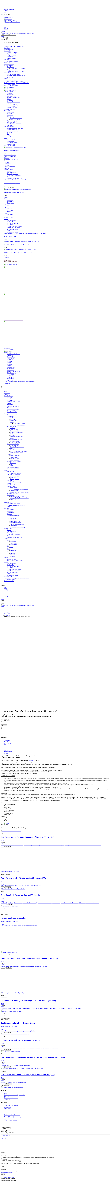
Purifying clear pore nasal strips (15, 128)
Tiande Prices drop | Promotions (12, 1115)
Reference (3, 719)
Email (2, 1166)
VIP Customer (7, 1108)
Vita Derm (10, 380)
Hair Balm (6, 162)
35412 (2, 1004)
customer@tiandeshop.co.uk (8, 1138)
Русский (12, 20)
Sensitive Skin (10, 94)
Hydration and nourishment (11, 131)
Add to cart (4, 725)
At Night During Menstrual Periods (16, 75)
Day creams (10, 115)
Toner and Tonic (11, 122)
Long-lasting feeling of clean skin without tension (13, 1082)
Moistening (10, 100)
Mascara (9, 211)
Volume (9, 171)
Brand (2, 823)
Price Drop (7, 741)
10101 (2, 840)
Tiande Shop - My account (11, 1105)
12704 (2, 1043)
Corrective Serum (11, 358)
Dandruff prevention (12, 174)
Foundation (10, 200)
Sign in (2, 599)
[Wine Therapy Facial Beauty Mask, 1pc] (15, 147)
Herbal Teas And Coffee (13, 227)
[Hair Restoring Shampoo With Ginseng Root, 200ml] (17, 189)
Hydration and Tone (9, 64)
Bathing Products (11, 58)
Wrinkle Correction (12, 107)
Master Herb (10, 368)
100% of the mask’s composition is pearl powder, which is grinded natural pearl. (21, 885)
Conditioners (7, 163)
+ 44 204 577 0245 (5, 1136)
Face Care (6, 413)
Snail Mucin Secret (12, 375)
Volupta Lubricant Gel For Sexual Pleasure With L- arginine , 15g (17, 244)
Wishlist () (3, 31)
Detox (8, 230)
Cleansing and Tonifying (10, 121)
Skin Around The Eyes (13, 104)
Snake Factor (10, 377)
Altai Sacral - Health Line (13, 354)
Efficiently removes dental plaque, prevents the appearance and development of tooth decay (24, 966)
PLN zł (6, 29)
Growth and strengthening (14, 175)
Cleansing (9, 125)
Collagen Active (11, 357)
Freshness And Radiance (13, 97)
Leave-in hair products (9, 166)
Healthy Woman (11, 84)
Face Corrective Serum (16, 119)
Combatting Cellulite (12, 52)
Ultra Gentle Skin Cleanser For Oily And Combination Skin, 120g (28, 1074)
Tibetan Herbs (10, 378)
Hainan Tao (10, 365)
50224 (2, 881)
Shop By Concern (8, 91)
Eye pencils (10, 210)
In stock (3, 824)
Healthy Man (10, 222)
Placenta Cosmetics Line (13, 371)
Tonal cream (10, 201)
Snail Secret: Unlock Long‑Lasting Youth (18, 1023)
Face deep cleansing (9, 126)
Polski (10, 19)
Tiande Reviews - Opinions (11, 1120)
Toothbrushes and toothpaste (17, 68)
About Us (6, 1096)
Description (7, 750)
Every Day (10, 77)
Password (3, 1169)
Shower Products (11, 55)
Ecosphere (10, 362)
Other (8, 206)
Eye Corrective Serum (16, 118)
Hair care (6, 508)
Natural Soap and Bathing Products (16, 71)
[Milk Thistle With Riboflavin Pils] (25, 233)
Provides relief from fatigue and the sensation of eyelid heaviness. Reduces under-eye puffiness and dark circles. (29, 1048)
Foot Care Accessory (12, 61)
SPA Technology (11, 373)
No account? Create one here (8, 1177)
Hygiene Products (8, 65)
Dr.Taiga (9, 361)
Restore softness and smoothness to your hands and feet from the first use (19, 925)
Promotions (7, 393)
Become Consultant (9, 9)
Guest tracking (7, 1107)
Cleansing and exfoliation (10, 53)
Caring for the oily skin (10, 156)
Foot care (6, 59)
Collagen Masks (11, 144)
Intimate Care (7, 72)
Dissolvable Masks (12, 142)
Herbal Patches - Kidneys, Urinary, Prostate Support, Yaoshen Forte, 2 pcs (18, 252)
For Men (6, 78)
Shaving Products (11, 80)
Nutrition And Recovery (13, 102)
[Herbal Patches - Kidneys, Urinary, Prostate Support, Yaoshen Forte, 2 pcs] (20, 249)
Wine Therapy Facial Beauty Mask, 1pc (11, 150)
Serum (8, 103)
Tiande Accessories (9, 349)
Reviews (6, 753)
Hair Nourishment (11, 172)
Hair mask (6, 165)
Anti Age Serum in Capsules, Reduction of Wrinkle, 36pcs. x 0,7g (28, 837)
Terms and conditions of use (11, 1098)
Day (8, 134)
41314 (2, 898)
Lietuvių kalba (16, 22)
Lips (5, 204)
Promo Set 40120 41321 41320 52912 (10, 921)
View (2, 927)
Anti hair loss (7, 160)
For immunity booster (12, 232)
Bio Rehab (10, 355)
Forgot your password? (7, 1172)
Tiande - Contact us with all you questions (14, 1095)
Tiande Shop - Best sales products (12, 1117)
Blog (5, 12)
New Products (7, 743)
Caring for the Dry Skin (10, 155)
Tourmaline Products (12, 229)
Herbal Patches (11, 224)
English (11, 17)
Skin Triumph (10, 374)
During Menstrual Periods (13, 74)
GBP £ (5, 27)
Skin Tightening (11, 106)
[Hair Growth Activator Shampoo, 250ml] (15, 179)
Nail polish (10, 214)
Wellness (6, 219)
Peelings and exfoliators (13, 129)
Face (5, 198)
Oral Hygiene (10, 67)
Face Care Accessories (9, 145)
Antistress (9, 93)
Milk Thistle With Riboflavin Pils (10, 236)
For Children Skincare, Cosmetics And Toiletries (16, 83)
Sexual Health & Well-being (14, 226)
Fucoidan (9, 364)
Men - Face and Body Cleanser (15, 81)
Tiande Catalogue (8, 381)
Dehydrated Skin (11, 96)
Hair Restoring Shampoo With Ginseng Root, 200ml (14, 192)
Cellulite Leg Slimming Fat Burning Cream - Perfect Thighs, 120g (28, 1000)
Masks (5, 138)
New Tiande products (9, 1116)
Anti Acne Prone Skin (9, 109)
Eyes (5, 207)
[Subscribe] (16, 1156)
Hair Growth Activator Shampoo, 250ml (12, 183)
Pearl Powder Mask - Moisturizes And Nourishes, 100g (23, 878)
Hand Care (7, 62)
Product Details (8, 751)
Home (5, 391)
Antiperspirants (11, 70)
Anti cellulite (7, 51)
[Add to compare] (1, 728)
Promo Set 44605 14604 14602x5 (9, 1026)
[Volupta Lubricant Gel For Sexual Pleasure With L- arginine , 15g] (21, 241)
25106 (2, 1060)
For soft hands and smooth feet (13, 918)
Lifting (9, 99)
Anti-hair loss (10, 177)
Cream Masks (10, 141)
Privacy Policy (7, 1099)
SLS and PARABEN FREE (11, 86)
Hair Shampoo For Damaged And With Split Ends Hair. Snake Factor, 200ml (33, 1057)
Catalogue (6, 10)
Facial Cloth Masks (12, 139)
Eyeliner (9, 208)
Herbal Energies (11, 367)
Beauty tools (10, 203)
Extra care (9, 113)
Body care (6, 470)
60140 (2, 961)
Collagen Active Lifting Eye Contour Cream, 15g (21, 1040)
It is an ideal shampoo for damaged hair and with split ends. (16, 1065)
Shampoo (6, 168)
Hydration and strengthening (14, 178)
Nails (5, 213)
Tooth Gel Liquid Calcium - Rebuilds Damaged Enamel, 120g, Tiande (30, 958)
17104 (2, 1078)
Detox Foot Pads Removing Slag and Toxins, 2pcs (21, 895)
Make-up (6, 538)
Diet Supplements (11, 220)
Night (8, 135)
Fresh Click (10, 359)
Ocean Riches (10, 370)
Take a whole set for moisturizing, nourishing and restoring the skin (18, 1031)
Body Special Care (12, 484)
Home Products (8, 576)
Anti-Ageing (7, 110)
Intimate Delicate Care (13, 223)
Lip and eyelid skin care (10, 137)
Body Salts (10, 56)
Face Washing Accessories (14, 123)
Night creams (10, 112)
